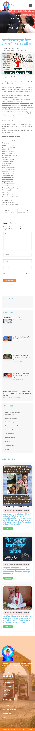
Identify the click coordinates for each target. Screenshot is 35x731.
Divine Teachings (10, 445)
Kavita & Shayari (10, 437)
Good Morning (9, 422)
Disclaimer (6, 705)
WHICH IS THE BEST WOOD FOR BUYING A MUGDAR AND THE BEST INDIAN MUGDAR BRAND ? (17, 393)
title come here (17, 318)
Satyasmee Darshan (11, 430)
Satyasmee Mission (17, 5)
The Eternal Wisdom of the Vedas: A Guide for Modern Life (21, 375)
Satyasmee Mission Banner (13, 426)
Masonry (7, 449)
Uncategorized (9, 433)
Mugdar (7, 441)
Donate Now (6, 690)
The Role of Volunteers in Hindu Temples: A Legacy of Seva (21, 357)
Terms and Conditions (9, 709)
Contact (5, 694)
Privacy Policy (7, 713)
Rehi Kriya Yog (7, 686)
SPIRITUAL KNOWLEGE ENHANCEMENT (16, 50)
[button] (30, 5)
